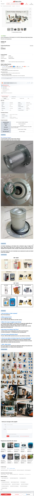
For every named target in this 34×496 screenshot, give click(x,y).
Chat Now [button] (28, 494)
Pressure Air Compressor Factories (5, 484)
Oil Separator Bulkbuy (4, 488)
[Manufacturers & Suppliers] (17, 1)
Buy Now (6, 494)
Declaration (25, 492)
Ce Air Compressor (23, 482)
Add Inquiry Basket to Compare (17, 32)
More (1, 489)
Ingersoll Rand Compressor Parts (5, 470)
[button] (30, 98)
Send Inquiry (17, 494)
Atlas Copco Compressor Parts (13, 470)
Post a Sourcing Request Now (24, 436)
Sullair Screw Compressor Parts (21, 470)
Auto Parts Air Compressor (23, 486)
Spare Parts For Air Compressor (14, 486)
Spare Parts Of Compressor (24, 484)
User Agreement (21, 492)
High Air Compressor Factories (15, 482)
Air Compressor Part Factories (5, 482)
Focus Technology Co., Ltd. (12, 492)
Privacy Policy (29, 492)
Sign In (2, 92)
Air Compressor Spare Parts (5, 486)
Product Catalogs (12, 468)
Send (8, 436)
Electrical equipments (28, 470)
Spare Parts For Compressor (15, 484)
